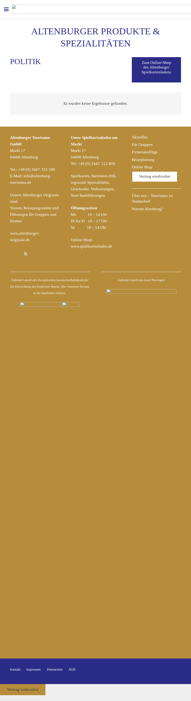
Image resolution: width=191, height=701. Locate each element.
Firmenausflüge (145, 152)
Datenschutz (55, 669)
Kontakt (15, 669)
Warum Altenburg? (147, 209)
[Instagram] (36, 254)
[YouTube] (176, 671)
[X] (25, 254)
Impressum (33, 669)
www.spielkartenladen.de (91, 246)
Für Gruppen (142, 144)
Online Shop (142, 167)
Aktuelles (140, 137)
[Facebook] (15, 254)
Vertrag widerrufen (22, 689)
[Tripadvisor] (47, 254)
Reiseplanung (143, 159)
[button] (6, 9)
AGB (71, 669)
